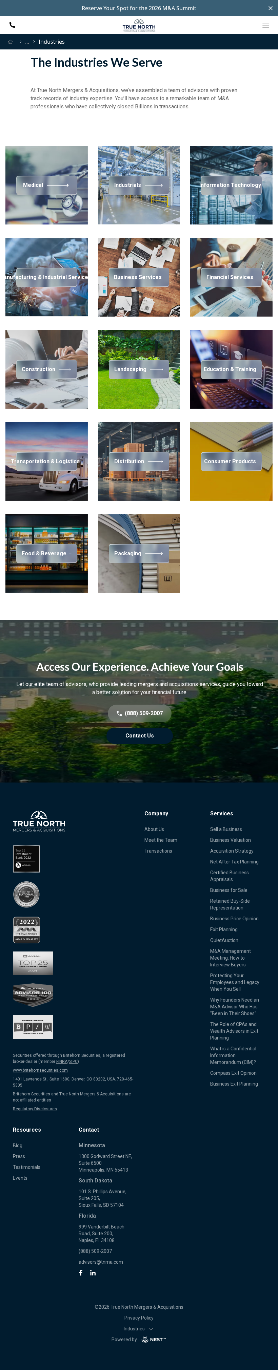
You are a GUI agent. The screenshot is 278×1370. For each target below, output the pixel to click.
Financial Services (229, 277)
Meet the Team (160, 840)
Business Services (138, 277)
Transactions (158, 851)
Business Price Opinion (234, 918)
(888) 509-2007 (95, 1251)
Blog (17, 1145)
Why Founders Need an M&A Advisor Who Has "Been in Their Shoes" (234, 1006)
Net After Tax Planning (234, 861)
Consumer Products (230, 461)
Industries (134, 1328)
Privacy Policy (139, 1318)
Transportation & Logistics (46, 461)
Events (20, 1178)
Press (19, 1156)
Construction (38, 369)
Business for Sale (228, 890)
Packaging (127, 553)
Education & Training (230, 369)
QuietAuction (224, 940)
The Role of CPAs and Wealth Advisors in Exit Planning (234, 1031)
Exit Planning (224, 929)
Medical (33, 185)
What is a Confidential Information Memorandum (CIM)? (233, 1055)
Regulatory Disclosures (35, 1109)
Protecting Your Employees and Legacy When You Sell (234, 982)
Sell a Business (226, 829)
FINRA (61, 1061)
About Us (154, 829)
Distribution (129, 461)
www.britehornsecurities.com (40, 1070)
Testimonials (26, 1167)
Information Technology (231, 185)
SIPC (73, 1061)
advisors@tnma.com (101, 1262)
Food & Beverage (44, 553)
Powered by (124, 1339)
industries (52, 41)
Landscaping (130, 369)
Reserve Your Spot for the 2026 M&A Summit (139, 8)
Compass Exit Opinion (233, 1073)
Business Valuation (230, 840)
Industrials (127, 185)
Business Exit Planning (234, 1084)
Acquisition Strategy (232, 851)
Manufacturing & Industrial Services (46, 277)
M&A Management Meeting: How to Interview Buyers (230, 957)
